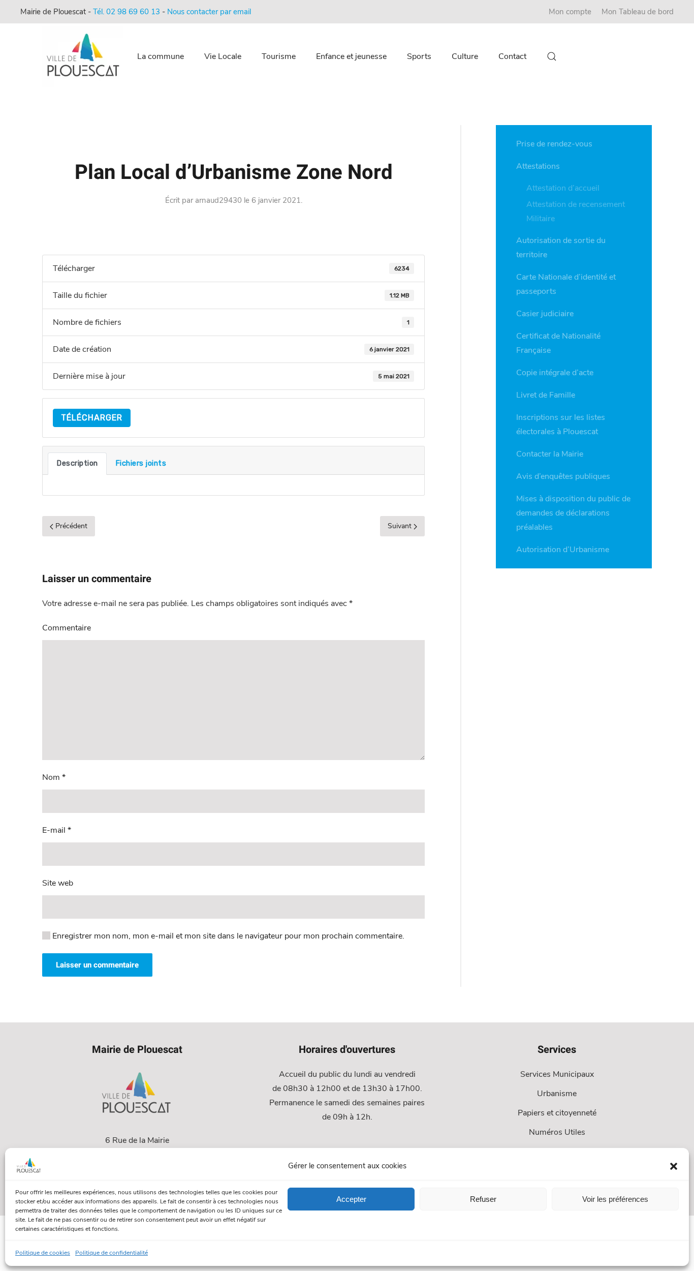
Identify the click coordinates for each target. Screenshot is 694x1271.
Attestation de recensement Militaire (575, 211)
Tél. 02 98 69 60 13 (126, 12)
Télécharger (91, 417)
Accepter (351, 1199)
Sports (419, 56)
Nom (54, 777)
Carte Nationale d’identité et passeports (566, 284)
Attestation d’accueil (563, 188)
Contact (512, 56)
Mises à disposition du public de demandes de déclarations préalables (573, 513)
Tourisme (279, 56)
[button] (674, 1166)
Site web (57, 883)
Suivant (401, 526)
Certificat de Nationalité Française (558, 343)
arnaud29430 (218, 200)
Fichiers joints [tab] (141, 463)
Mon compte (570, 12)
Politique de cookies (42, 1253)
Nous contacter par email (209, 12)
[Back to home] (84, 56)
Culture (465, 56)
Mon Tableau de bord (638, 12)
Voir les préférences (615, 1199)
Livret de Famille (545, 395)
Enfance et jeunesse (351, 56)
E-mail (56, 830)
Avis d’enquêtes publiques (563, 476)
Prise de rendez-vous (554, 143)
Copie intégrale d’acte (554, 372)
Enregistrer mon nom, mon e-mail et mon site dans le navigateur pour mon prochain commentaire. (227, 936)
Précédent (70, 526)
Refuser (483, 1199)
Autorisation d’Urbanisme (562, 549)
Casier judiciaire (545, 313)
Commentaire (66, 627)
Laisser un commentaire (97, 965)
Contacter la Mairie (549, 454)
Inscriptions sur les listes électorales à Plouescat (560, 424)
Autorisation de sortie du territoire (561, 247)
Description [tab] (77, 463)
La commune (160, 56)
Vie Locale (222, 56)
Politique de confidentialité (111, 1253)
